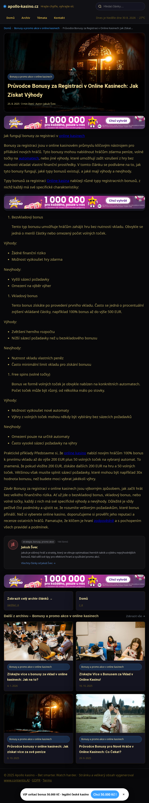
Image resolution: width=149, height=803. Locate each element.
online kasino (75, 453)
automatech (29, 158)
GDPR (36, 780)
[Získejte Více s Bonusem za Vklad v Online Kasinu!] (110, 656)
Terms (47, 780)
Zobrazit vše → (135, 616)
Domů (10, 18)
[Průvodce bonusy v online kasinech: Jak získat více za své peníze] (38, 728)
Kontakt (59, 18)
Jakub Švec (29, 547)
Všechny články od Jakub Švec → (38, 563)
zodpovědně (104, 520)
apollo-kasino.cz (23, 6)
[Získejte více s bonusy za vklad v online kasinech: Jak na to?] (38, 656)
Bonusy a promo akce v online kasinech (37, 28)
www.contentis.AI (16, 780)
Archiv (26, 18)
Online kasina (58, 180)
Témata (42, 18)
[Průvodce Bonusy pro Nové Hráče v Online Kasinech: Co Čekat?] (110, 728)
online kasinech (72, 135)
